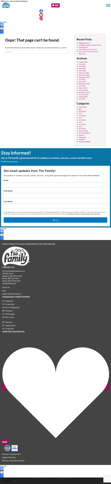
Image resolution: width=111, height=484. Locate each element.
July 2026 (82, 64)
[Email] (55, 28)
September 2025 (84, 77)
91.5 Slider (82, 120)
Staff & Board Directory (11, 294)
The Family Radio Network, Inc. (25, 478)
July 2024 (82, 86)
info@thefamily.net (9, 283)
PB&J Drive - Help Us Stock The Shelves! (14, 1)
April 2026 (82, 71)
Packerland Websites (88, 478)
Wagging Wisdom (85, 43)
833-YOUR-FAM (14, 281)
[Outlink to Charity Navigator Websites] (11, 448)
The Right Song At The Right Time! (90, 45)
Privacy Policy (41, 478)
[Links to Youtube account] (55, 15)
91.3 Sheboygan (8, 314)
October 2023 (83, 94)
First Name (8, 191)
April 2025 (82, 81)
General (81, 135)
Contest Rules (6, 481)
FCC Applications (9, 325)
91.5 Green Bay (8, 304)
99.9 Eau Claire (8, 317)
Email (6, 180)
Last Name (8, 201)
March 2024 (83, 88)
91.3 (80, 113)
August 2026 (83, 62)
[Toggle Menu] (108, 5)
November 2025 (84, 75)
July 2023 (82, 99)
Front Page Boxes (85, 133)
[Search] (69, 52)
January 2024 (83, 90)
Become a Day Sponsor (11, 454)
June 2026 (82, 66)
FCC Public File (8, 328)
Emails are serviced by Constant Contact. (79, 214)
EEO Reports (7, 322)
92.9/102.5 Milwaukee (11, 307)
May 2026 (82, 68)
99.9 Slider (82, 129)
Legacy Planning (9, 457)
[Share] (55, 32)
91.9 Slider (82, 124)
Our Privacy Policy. (95, 214)
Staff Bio (82, 139)
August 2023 (83, 97)
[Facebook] (55, 25)
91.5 (80, 118)
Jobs (4, 290)
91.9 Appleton (7, 301)
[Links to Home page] (16, 256)
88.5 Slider (82, 111)
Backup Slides (83, 131)
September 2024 (84, 84)
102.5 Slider (83, 107)
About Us (6, 287)
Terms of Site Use (53, 478)
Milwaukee (82, 137)
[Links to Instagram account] (55, 19)
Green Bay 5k (83, 47)
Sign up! (56, 220)
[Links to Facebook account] (55, 11)
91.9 (80, 122)
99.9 (80, 126)
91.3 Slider (82, 116)
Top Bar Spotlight (84, 142)
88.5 (80, 109)
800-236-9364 (13, 278)
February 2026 (84, 73)
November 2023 (84, 92)
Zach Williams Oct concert (88, 49)
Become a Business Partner (13, 460)
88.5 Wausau (7, 311)
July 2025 (82, 79)
